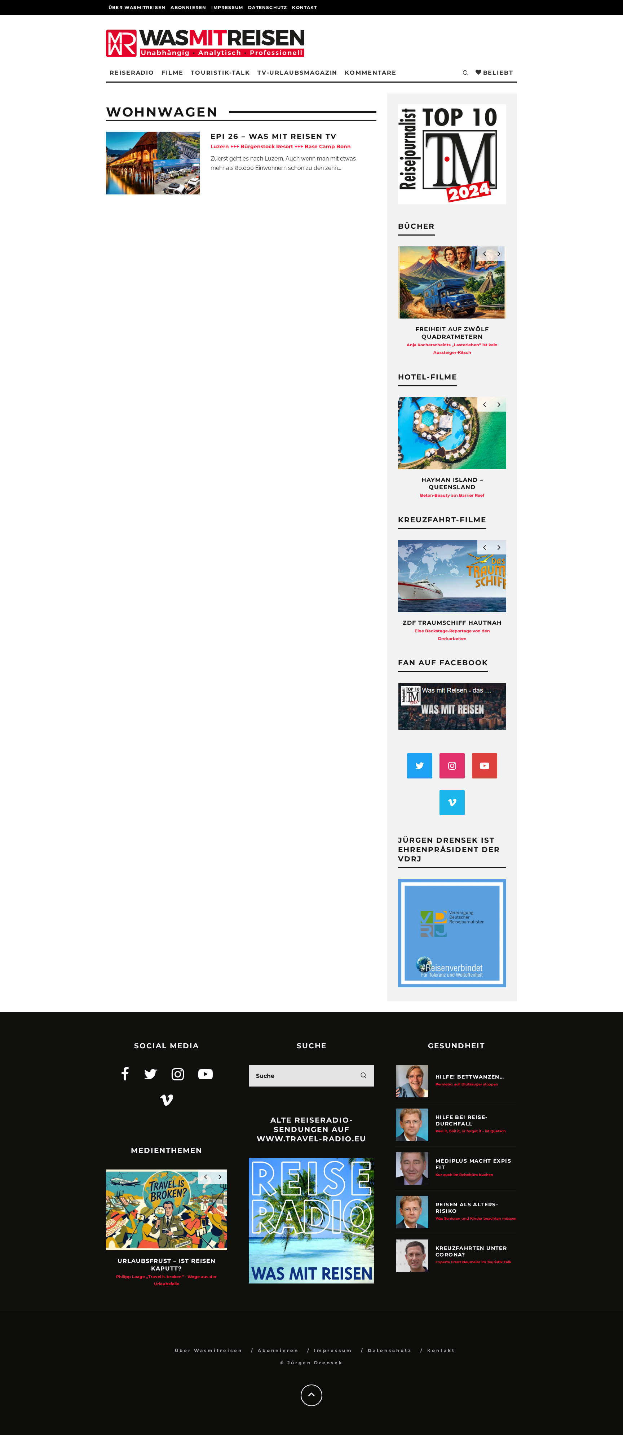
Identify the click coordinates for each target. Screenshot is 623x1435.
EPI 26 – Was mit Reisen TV (281, 141)
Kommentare (370, 72)
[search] (363, 1076)
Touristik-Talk (220, 72)
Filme (173, 72)
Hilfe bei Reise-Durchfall (471, 1123)
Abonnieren (188, 7)
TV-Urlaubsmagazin (297, 72)
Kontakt (304, 7)
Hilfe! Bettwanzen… (470, 1080)
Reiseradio (132, 72)
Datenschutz (267, 7)
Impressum (227, 7)
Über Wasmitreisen (137, 7)
